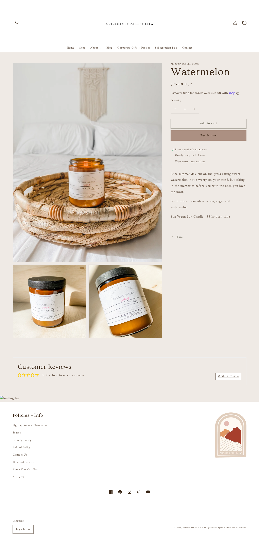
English (20, 529)
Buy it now (208, 135)
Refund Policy (22, 447)
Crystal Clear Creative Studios (231, 528)
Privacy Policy (22, 440)
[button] (17, 22)
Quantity (176, 101)
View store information (190, 161)
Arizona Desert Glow (193, 528)
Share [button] (179, 237)
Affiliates (18, 477)
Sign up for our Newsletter (30, 425)
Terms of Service (23, 462)
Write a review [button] (228, 376)
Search (17, 432)
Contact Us (20, 454)
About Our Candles (25, 469)
